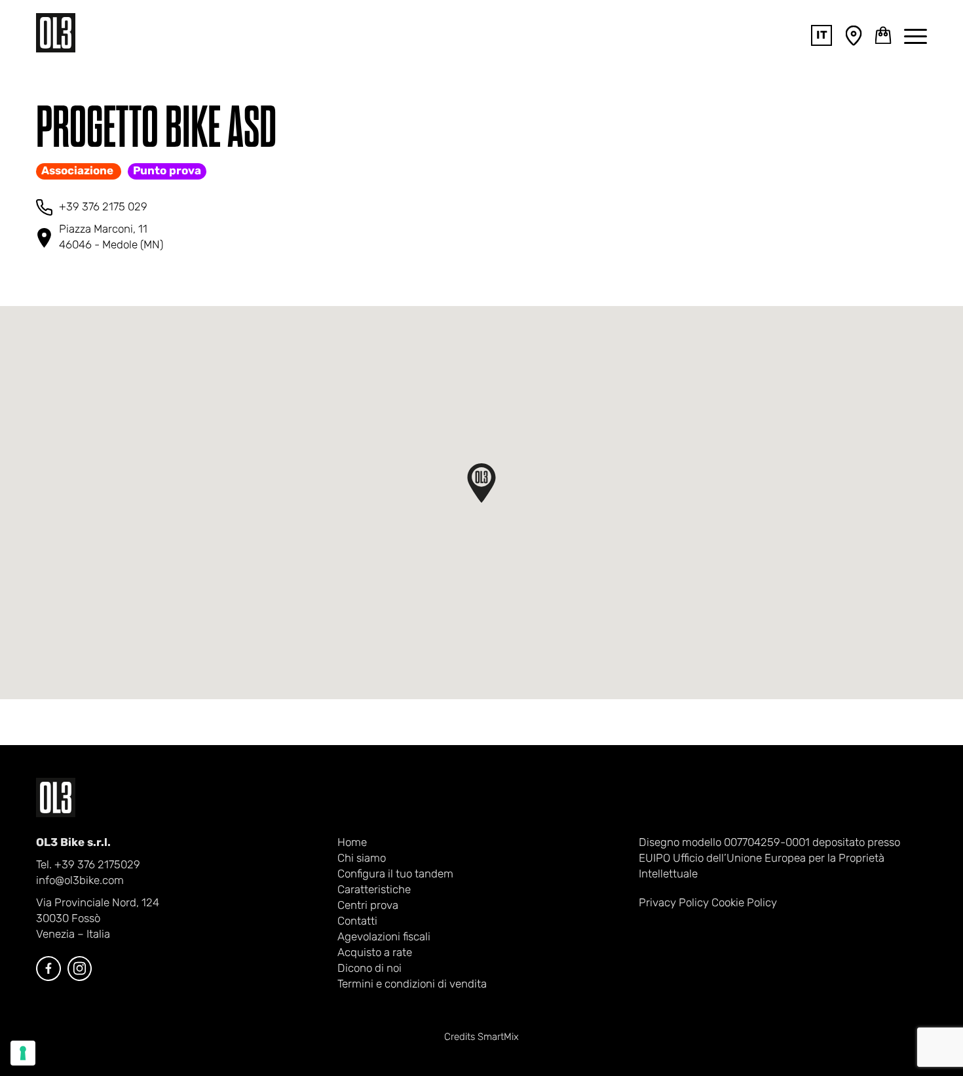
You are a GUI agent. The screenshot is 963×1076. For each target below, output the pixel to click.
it (821, 35)
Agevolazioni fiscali (383, 937)
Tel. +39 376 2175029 (88, 865)
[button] (481, 483)
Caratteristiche (374, 890)
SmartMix (498, 1038)
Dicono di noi (369, 968)
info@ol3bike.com (80, 881)
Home (352, 843)
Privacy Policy (674, 903)
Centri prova (367, 906)
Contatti (357, 921)
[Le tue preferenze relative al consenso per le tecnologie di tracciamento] (22, 1053)
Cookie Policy (744, 903)
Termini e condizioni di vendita (412, 984)
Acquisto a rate (374, 953)
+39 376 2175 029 (103, 207)
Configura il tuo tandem (395, 874)
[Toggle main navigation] (915, 35)
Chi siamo (361, 858)
